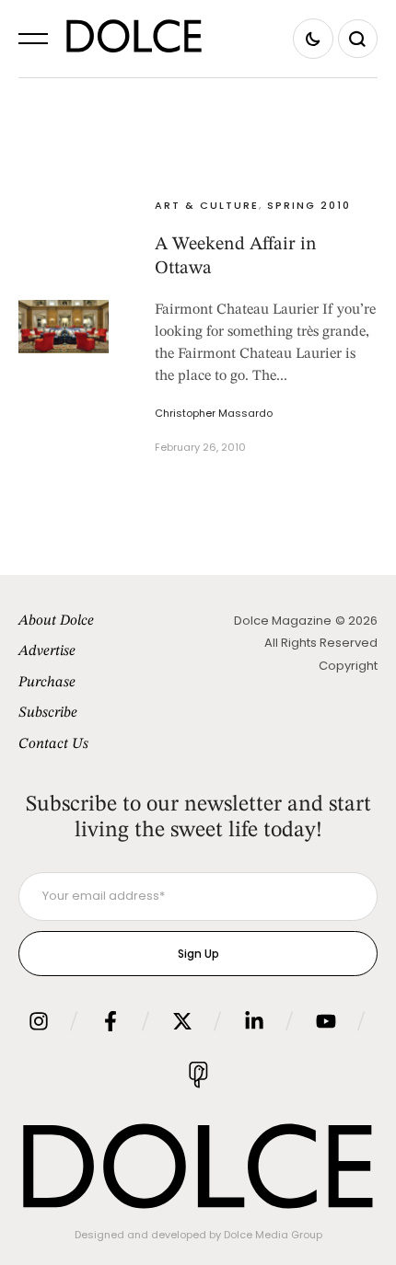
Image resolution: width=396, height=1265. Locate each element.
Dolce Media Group (273, 1234)
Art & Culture (207, 205)
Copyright (348, 665)
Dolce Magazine (283, 620)
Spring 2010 (309, 205)
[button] (33, 38)
